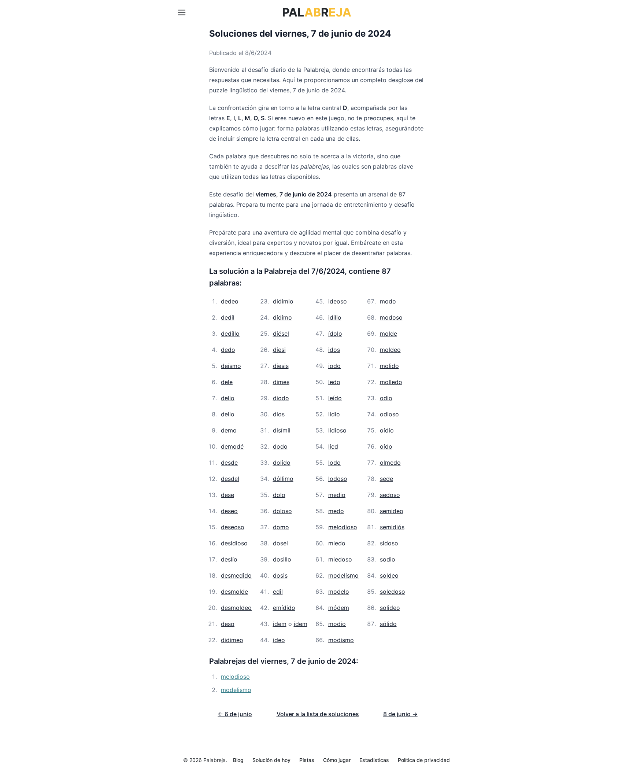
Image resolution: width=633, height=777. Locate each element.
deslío (229, 559)
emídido (284, 607)
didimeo (232, 640)
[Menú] (181, 12)
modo (388, 301)
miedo (336, 543)
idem (279, 623)
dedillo (230, 333)
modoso (391, 317)
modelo (338, 591)
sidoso (389, 543)
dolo (279, 494)
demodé (232, 446)
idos (334, 349)
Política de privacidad (424, 760)
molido (389, 365)
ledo (334, 382)
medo (336, 511)
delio (227, 398)
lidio (334, 414)
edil (278, 591)
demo (229, 430)
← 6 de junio (235, 714)
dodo (280, 446)
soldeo (389, 575)
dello (227, 414)
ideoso (337, 301)
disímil (281, 430)
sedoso (390, 494)
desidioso (234, 543)
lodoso (337, 478)
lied (333, 446)
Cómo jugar (337, 760)
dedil (227, 317)
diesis (281, 365)
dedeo (229, 301)
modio (337, 623)
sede (386, 478)
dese (227, 494)
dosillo (282, 559)
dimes (281, 382)
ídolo (335, 333)
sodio (387, 559)
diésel (281, 333)
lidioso (337, 430)
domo (281, 527)
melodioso (342, 527)
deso (227, 623)
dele (227, 382)
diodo (281, 398)
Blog (238, 760)
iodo (334, 365)
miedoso (340, 559)
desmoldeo (236, 607)
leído (335, 398)
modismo (341, 640)
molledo (391, 382)
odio (386, 398)
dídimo (282, 317)
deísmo (231, 365)
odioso (389, 414)
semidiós (392, 527)
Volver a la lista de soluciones (318, 714)
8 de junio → (400, 714)
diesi (279, 349)
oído (386, 446)
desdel (230, 478)
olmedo (390, 462)
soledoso (392, 591)
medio (336, 494)
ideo (279, 640)
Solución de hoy (271, 760)
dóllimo (283, 478)
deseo (229, 511)
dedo (228, 349)
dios (279, 414)
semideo (391, 511)
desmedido (236, 575)
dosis (280, 575)
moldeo (390, 349)
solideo (390, 607)
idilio (334, 317)
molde (388, 333)
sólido (388, 623)
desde (229, 462)
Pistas (306, 760)
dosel (280, 543)
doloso (282, 511)
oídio (387, 430)
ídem (300, 623)
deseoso (232, 527)
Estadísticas (374, 760)
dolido (281, 462)
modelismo (343, 575)
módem (338, 607)
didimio (283, 301)
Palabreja (214, 760)
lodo (334, 462)
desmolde (234, 591)
